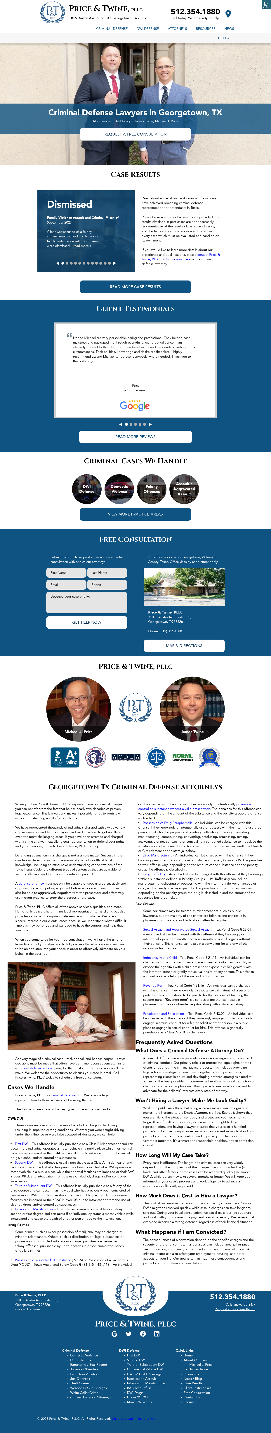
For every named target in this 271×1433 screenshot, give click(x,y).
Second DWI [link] (24, 1162)
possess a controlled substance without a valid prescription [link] (194, 806)
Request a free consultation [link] (235, 1309)
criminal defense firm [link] (66, 1095)
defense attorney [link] (31, 883)
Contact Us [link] (192, 1397)
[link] (266, 4)
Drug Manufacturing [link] (158, 855)
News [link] (229, 28)
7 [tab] (88, 263)
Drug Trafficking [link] (154, 874)
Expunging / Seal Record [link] (88, 1364)
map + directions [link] (27, 1309)
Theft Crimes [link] (79, 1383)
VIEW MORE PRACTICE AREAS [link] (135, 514)
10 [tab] (100, 263)
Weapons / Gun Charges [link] (88, 1388)
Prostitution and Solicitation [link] (163, 1013)
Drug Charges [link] (80, 1360)
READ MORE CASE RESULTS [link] (135, 287)
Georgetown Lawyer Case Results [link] (86, 223)
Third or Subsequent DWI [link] (34, 1186)
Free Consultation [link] (197, 1392)
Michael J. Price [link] (200, 1364)
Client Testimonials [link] (197, 1388)
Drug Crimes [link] (18, 1225)
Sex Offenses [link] (80, 1378)
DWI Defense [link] (148, 28)
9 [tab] (96, 263)
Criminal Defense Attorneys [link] (90, 1397)
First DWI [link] (22, 1144)
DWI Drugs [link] (135, 1392)
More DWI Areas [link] (139, 1402)
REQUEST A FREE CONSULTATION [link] (135, 134)
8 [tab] (92, 263)
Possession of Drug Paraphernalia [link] (167, 823)
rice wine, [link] (106, 9)
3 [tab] (71, 263)
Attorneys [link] (177, 28)
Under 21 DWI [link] (137, 1397)
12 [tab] (109, 263)
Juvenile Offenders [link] (84, 1369)
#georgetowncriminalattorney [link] (134, 1419)
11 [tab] (105, 263)
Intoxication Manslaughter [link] (34, 1209)
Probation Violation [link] (84, 1374)
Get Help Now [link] (86, 622)
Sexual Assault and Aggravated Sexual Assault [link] (177, 929)
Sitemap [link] (190, 1402)
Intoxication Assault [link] (141, 1378)
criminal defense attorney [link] (36, 1068)
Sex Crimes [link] (145, 904)
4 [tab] (75, 263)
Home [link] (188, 1355)
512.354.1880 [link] (195, 12)
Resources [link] (205, 28)
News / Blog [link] (193, 1378)
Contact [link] (226, 38)
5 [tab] (79, 263)
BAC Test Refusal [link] (139, 1388)
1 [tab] (62, 263)
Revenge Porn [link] (153, 985)
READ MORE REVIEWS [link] (135, 437)
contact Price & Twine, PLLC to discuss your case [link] (181, 256)
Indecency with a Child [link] (160, 957)
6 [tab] (84, 263)
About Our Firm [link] (195, 1360)
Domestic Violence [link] (84, 1355)
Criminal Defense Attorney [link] (200, 1050)
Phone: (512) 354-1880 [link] (165, 631)
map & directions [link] (184, 645)
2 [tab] (67, 263)
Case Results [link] (193, 1383)
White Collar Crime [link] (84, 1392)
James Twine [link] (198, 1369)
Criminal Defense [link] (112, 28)
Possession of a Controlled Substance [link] (43, 1260)
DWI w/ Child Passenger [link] (145, 1374)
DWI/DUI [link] (15, 1118)
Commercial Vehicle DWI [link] (145, 1369)
